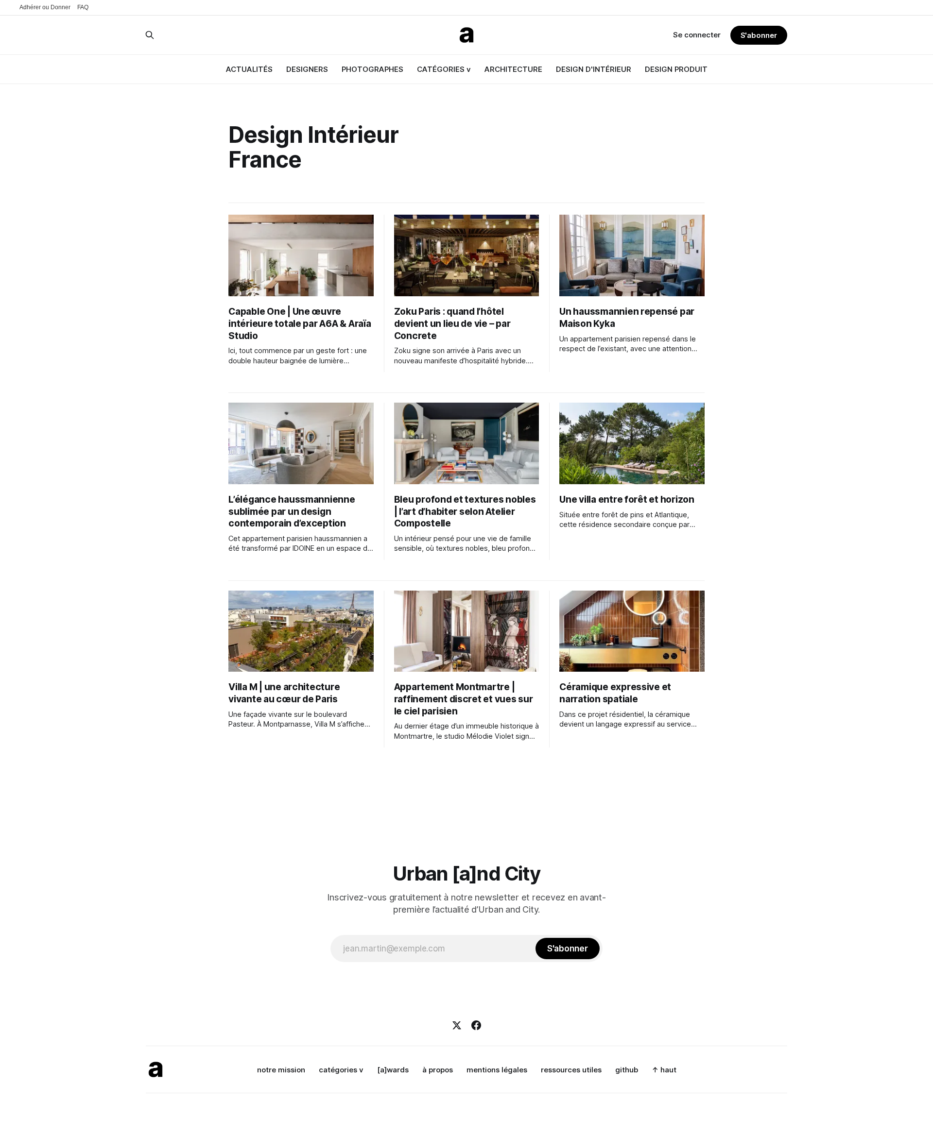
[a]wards (393, 1069)
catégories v (341, 1069)
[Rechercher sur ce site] (150, 35)
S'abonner (759, 35)
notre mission (281, 1069)
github (626, 1069)
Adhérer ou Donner (44, 7)
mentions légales (496, 1069)
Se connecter (697, 34)
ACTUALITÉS (249, 69)
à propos (437, 1069)
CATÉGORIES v (444, 69)
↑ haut (664, 1069)
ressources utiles (571, 1069)
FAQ (82, 7)
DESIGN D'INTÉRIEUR (593, 69)
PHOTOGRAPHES (372, 69)
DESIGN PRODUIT (676, 69)
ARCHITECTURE (513, 69)
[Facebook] (476, 1025)
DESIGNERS (307, 69)
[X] (457, 1025)
